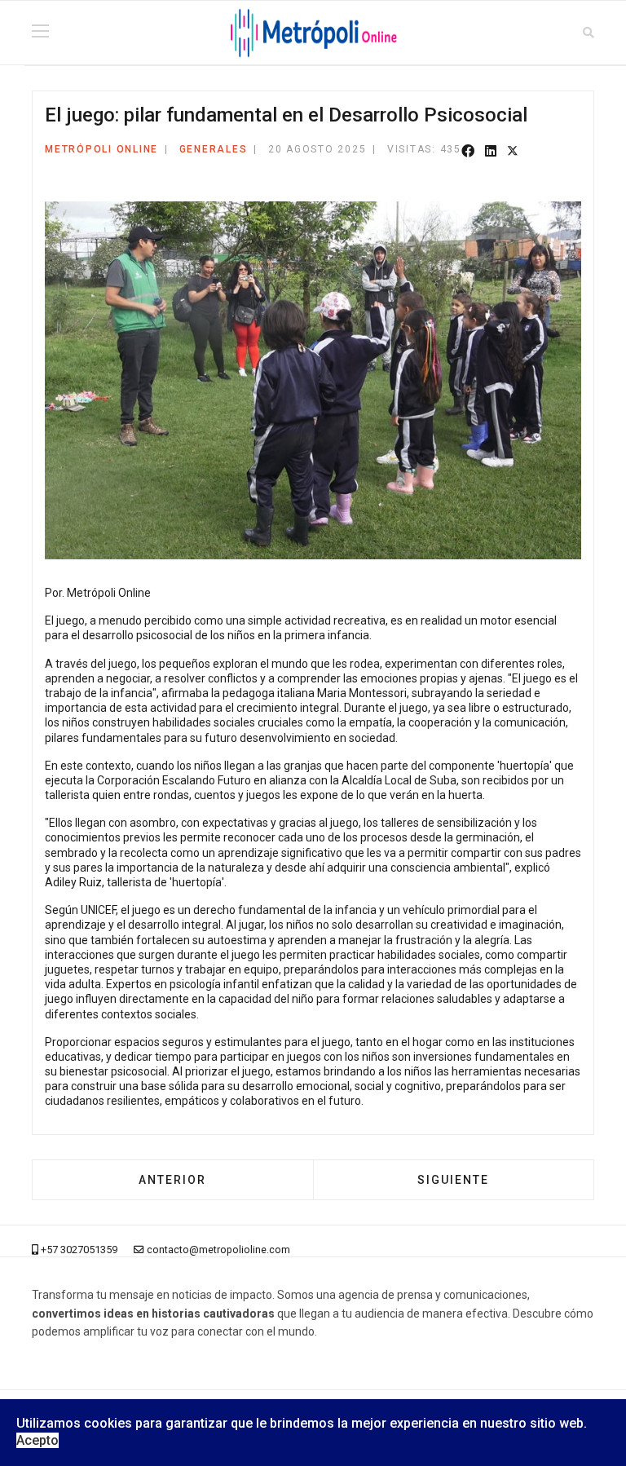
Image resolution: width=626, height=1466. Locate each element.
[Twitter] (512, 152)
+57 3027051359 (79, 1249)
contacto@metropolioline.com (218, 1249)
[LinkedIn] (490, 152)
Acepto (37, 1440)
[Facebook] (467, 152)
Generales (213, 149)
